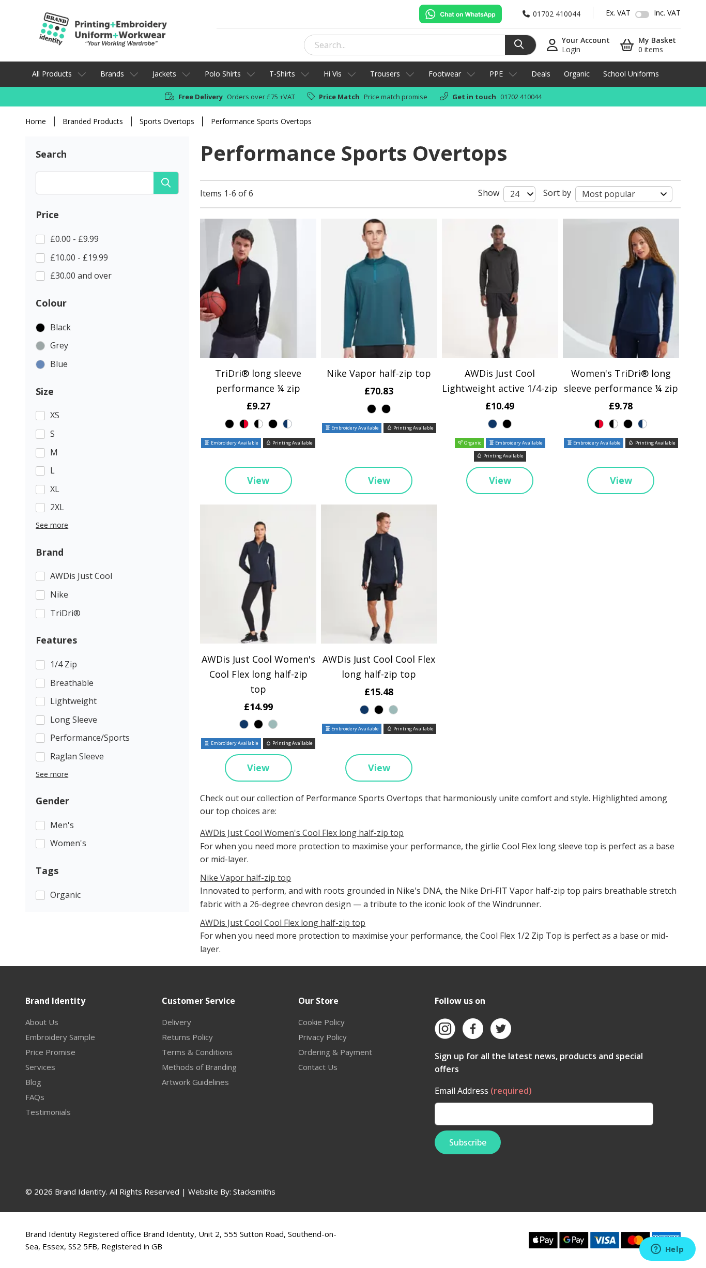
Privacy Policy (322, 1037)
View (258, 480)
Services (40, 1067)
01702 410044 (521, 96)
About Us (41, 1022)
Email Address (483, 1090)
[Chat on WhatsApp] (460, 14)
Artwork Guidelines (195, 1082)
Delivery (176, 1022)
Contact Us (317, 1067)
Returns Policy (187, 1037)
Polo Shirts (223, 74)
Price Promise (50, 1052)
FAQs (34, 1097)
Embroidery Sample (60, 1037)
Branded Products (93, 121)
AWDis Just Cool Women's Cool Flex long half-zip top (258, 674)
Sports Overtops (167, 121)
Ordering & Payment (335, 1052)
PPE (496, 74)
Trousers (385, 74)
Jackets (164, 74)
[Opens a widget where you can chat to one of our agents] (667, 1250)
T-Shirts (282, 74)
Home (35, 121)
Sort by (557, 192)
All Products (52, 74)
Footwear (444, 74)
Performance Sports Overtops (261, 121)
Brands (112, 74)
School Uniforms (631, 74)
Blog (33, 1082)
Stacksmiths (254, 1191)
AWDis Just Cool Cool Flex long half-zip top (282, 922)
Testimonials (48, 1112)
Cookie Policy (321, 1022)
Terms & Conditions (197, 1052)
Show (488, 192)
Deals (540, 74)
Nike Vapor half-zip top (379, 373)
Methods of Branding (199, 1067)
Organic (577, 74)
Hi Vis (333, 74)
